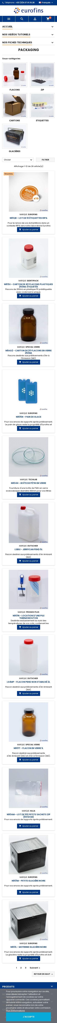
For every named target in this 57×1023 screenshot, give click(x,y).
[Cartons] (14, 105)
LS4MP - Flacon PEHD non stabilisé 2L (28, 681)
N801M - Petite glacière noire (28, 880)
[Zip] (42, 74)
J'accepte (28, 1016)
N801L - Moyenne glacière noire (28, 947)
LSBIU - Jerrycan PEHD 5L (29, 549)
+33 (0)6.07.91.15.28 (25, 2)
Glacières (14, 151)
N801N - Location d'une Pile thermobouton (28, 617)
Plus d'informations (15, 1010)
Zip (42, 89)
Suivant (35, 967)
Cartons (14, 120)
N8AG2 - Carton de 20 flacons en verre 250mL (28, 352)
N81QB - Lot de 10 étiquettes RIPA (28, 218)
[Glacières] (14, 136)
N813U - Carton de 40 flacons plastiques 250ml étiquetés (28, 285)
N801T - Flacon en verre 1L (28, 748)
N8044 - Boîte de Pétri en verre (28, 483)
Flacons (15, 89)
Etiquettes (42, 120)
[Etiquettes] (42, 105)
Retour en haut (43, 974)
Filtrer (45, 159)
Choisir (18, 160)
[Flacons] (14, 74)
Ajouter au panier (28, 229)
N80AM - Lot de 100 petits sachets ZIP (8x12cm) (28, 815)
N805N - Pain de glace (28, 416)
